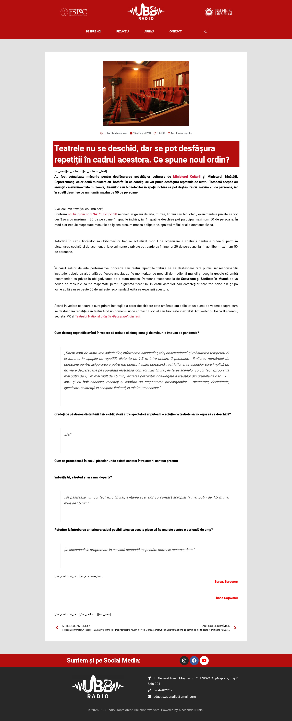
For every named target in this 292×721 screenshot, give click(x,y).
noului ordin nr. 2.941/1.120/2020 (92, 214)
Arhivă (149, 31)
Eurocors (231, 582)
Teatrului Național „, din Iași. (108, 316)
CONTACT (175, 31)
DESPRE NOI (93, 31)
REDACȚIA (122, 31)
